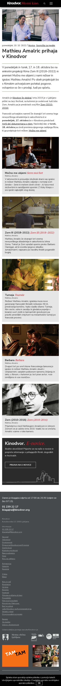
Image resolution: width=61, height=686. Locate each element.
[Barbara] (30, 340)
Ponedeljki (6, 598)
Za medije (6, 622)
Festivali (5, 592)
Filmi (4, 556)
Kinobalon (6, 584)
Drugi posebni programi (12, 614)
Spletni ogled (7, 611)
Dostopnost (7, 542)
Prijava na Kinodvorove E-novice (15, 545)
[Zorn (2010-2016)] (30, 400)
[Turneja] (30, 275)
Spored (5, 537)
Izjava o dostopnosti (10, 624)
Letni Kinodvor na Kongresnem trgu (16, 609)
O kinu (4, 574)
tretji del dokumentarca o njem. (17, 123)
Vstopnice (6, 539)
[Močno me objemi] (30, 153)
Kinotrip (5, 590)
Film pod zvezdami (10, 600)
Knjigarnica (6, 563)
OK (39, 683)
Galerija (5, 566)
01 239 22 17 (10, 506)
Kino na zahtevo (8, 558)
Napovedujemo (8, 553)
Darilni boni (7, 548)
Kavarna (5, 569)
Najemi (5, 619)
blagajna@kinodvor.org (16, 509)
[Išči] (44, 3)
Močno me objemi (37, 130)
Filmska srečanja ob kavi (12, 595)
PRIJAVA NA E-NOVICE (20, 465)
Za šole (5, 587)
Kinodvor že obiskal (22, 97)
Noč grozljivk (7, 606)
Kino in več (6, 582)
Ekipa (4, 577)
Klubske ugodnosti (10, 550)
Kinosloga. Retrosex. (11, 603)
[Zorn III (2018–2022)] (30, 212)
